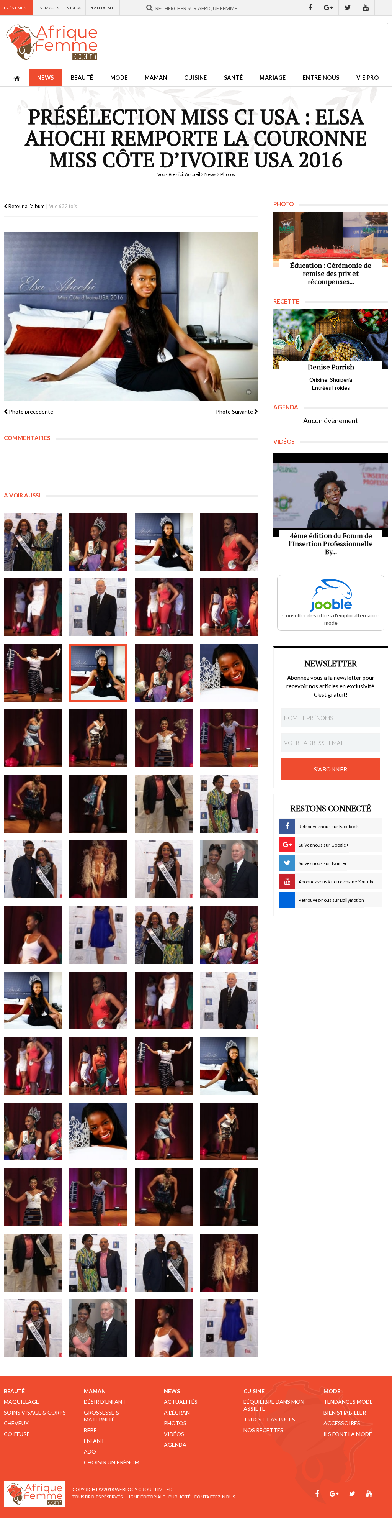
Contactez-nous (214, 1497)
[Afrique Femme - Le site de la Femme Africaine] (52, 42)
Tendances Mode (348, 1401)
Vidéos (74, 7)
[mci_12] (229, 673)
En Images (48, 7)
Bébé (90, 1430)
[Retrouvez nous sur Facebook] (310, 7)
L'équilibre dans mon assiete (273, 1405)
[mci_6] (98, 607)
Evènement (16, 7)
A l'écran (177, 1412)
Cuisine (195, 77)
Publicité (179, 1497)
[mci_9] (33, 673)
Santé (233, 77)
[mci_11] (164, 673)
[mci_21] (33, 869)
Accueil (192, 174)
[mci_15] (164, 738)
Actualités (181, 1401)
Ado (90, 1451)
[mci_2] (98, 542)
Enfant (94, 1441)
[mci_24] (229, 869)
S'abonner (331, 769)
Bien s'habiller (344, 1412)
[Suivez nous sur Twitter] (348, 7)
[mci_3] (164, 542)
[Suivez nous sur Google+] (328, 7)
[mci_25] (33, 935)
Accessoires (341, 1423)
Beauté (82, 77)
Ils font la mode (347, 1434)
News (45, 77)
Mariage (273, 77)
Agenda (175, 1444)
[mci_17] (33, 804)
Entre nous (321, 77)
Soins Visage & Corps (35, 1412)
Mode (119, 77)
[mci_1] (33, 542)
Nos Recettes (263, 1430)
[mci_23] (164, 869)
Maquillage (21, 1401)
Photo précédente (30, 411)
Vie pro (367, 77)
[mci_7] (164, 607)
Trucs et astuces (269, 1419)
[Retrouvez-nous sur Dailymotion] (383, 7)
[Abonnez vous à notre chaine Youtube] (366, 7)
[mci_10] (98, 673)
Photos (175, 1423)
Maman (156, 77)
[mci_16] (229, 738)
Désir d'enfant (105, 1401)
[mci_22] (98, 869)
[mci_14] (98, 738)
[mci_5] (33, 607)
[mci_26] (98, 935)
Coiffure (17, 1434)
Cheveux (16, 1423)
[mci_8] (229, 607)
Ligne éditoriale (146, 1497)
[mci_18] (98, 804)
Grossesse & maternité (101, 1416)
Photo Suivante (235, 411)
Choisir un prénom (111, 1462)
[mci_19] (164, 804)
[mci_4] (229, 542)
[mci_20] (229, 804)
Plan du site (103, 7)
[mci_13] (33, 738)
